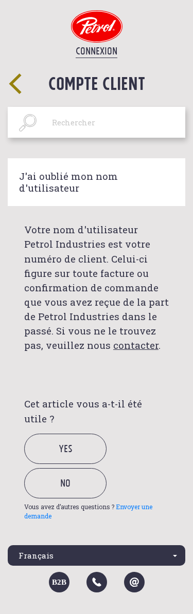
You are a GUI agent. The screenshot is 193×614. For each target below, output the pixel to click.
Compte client (96, 83)
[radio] (74, 460)
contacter (136, 345)
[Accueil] (96, 26)
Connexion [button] (96, 51)
